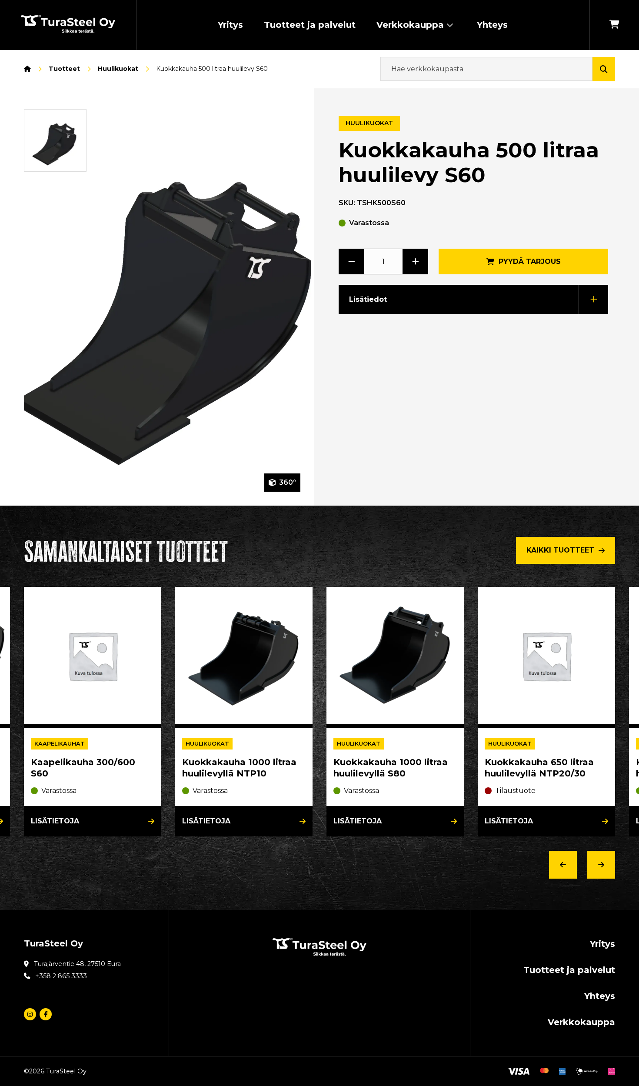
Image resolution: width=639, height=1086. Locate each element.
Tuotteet (64, 69)
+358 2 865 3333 (61, 976)
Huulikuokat (118, 69)
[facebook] (46, 1014)
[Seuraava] (601, 865)
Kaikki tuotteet (560, 550)
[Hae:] (486, 69)
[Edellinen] (563, 865)
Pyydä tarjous (530, 261)
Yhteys (492, 25)
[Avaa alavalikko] (450, 25)
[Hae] (603, 69)
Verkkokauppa (410, 25)
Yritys (230, 25)
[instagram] (30, 1014)
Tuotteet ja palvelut (310, 25)
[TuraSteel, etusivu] (68, 25)
